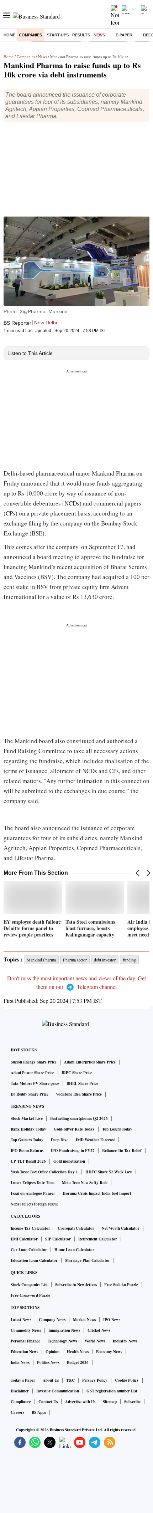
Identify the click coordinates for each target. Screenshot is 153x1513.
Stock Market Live (27, 1118)
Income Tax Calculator (30, 1228)
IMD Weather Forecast (95, 1139)
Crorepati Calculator (76, 1228)
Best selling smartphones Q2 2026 (79, 1118)
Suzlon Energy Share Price (34, 1062)
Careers (17, 1412)
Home (9, 35)
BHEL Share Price (82, 1083)
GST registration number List (111, 1390)
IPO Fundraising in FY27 (73, 1150)
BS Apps (39, 1412)
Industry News (125, 1341)
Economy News (109, 1351)
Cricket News (99, 1330)
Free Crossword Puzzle (30, 1295)
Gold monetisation (69, 1161)
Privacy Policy (94, 1380)
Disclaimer (20, 1390)
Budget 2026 (78, 1362)
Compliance (21, 1401)
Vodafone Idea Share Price (79, 1094)
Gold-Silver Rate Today (74, 1129)
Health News (78, 1351)
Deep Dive (59, 1139)
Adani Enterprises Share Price (90, 1062)
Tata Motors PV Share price (35, 1083)
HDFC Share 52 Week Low (108, 1171)
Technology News (62, 1341)
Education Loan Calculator (34, 1260)
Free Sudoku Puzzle (121, 1284)
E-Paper (124, 35)
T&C (70, 1380)
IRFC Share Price (77, 1072)
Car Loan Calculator (29, 1249)
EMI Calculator (24, 1239)
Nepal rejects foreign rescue (34, 1204)
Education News (24, 1351)
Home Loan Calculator (74, 1249)
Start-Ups (58, 35)
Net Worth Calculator (120, 1228)
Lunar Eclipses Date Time (32, 1182)
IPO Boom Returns (27, 1150)
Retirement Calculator (97, 1239)
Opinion (52, 1351)
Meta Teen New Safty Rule (84, 1182)
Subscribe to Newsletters (76, 1284)
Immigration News (64, 1330)
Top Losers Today (117, 1129)
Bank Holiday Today (28, 1129)
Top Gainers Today (27, 1139)
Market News (84, 1319)
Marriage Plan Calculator (87, 1260)
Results (81, 35)
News (99, 35)
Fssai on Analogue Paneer (33, 1193)
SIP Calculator (58, 1239)
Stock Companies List (29, 1284)
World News (95, 1341)
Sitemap (110, 1401)
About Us (51, 1380)
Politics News (48, 1362)
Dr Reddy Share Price (29, 1094)
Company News (52, 1319)
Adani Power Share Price (32, 1072)
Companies (30, 35)
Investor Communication (57, 1390)
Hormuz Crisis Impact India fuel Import (97, 1193)
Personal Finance (25, 1341)
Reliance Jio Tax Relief (122, 1150)
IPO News (111, 1319)
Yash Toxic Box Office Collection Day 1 (44, 1171)
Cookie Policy (127, 1380)
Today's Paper (23, 1380)
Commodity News (26, 1330)
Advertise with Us (80, 1401)
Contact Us (48, 1401)
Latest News (21, 1319)
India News (20, 1362)
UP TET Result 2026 (28, 1161)
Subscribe (132, 1401)
